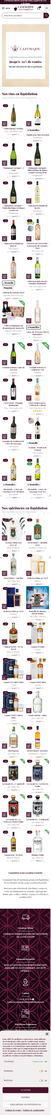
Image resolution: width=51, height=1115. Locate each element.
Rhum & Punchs (13, 548)
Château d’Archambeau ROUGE (13, 244)
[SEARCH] (46, 15)
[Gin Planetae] (13, 737)
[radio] (33, 130)
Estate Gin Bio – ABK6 (38, 715)
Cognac (38, 650)
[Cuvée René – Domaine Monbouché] (13, 389)
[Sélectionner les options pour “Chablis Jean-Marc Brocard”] (28, 123)
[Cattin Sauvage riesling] (13, 114)
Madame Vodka (38, 855)
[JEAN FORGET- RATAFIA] (37, 737)
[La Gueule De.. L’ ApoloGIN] (13, 770)
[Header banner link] (25, 2)
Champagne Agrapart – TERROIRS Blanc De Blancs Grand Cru (13, 207)
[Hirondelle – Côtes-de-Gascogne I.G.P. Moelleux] (13, 469)
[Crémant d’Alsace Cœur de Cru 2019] (13, 353)
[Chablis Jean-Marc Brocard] (37, 114)
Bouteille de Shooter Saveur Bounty (37, 612)
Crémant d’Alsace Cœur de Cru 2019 (13, 368)
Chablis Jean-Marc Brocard (37, 135)
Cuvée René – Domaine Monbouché (13, 404)
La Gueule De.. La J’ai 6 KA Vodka (37, 785)
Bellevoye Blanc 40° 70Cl (37, 578)
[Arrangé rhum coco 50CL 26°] (13, 529)
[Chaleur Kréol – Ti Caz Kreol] (13, 633)
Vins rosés (36, 251)
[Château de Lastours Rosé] (13, 267)
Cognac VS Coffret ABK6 (13, 682)
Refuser (25, 1097)
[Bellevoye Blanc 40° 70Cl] (37, 564)
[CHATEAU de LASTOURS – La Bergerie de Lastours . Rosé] (37, 229)
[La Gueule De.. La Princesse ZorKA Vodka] (13, 805)
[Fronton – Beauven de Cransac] (37, 427)
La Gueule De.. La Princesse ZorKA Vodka (13, 820)
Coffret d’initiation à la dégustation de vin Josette (13, 327)
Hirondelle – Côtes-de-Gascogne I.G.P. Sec (37, 490)
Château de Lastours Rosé (13, 292)
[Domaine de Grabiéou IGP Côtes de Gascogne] (13, 427)
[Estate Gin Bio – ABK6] (37, 701)
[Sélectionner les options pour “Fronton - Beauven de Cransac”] (28, 436)
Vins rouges (13, 249)
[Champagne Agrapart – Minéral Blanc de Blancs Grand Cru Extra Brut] (37, 154)
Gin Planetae (13, 751)
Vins (6, 131)
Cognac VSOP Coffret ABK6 (13, 716)
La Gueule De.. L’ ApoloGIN (13, 784)
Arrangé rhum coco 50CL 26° (13, 543)
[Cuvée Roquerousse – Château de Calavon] (37, 389)
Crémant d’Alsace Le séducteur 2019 (37, 368)
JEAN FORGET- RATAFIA (37, 751)
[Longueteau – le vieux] (13, 841)
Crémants (13, 373)
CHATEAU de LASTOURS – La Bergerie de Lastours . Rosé (38, 245)
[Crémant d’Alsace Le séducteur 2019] (37, 353)
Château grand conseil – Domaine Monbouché (37, 282)
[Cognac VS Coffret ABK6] (13, 668)
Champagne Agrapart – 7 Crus (13, 169)
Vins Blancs (14, 131)
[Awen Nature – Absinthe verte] (37, 529)
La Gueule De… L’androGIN (37, 819)
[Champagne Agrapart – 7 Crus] (13, 154)
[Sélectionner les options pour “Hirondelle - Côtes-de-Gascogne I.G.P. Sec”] (28, 478)
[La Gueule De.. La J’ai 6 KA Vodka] (37, 770)
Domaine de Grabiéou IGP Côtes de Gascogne (13, 442)
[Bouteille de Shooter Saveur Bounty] (37, 597)
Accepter (25, 1090)
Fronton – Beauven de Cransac (38, 448)
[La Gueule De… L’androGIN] (37, 805)
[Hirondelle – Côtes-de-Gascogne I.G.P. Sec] (37, 469)
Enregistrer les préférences (25, 1104)
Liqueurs (42, 616)
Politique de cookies (13, 1110)
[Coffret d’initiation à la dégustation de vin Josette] (13, 311)
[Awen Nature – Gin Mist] (13, 564)
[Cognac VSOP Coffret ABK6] (13, 701)
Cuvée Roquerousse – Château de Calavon (38, 404)
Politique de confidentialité (33, 1110)
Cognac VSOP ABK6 (37, 682)
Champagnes (13, 173)
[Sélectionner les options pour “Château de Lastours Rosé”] (4, 276)
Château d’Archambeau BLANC (37, 206)
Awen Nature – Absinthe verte (38, 543)
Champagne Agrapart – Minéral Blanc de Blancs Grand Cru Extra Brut (37, 170)
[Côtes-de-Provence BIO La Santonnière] (37, 311)
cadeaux (7, 295)
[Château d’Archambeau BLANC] (37, 192)
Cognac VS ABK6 (38, 647)
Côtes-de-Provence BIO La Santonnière (37, 333)
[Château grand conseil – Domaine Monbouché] (37, 267)
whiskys (37, 581)
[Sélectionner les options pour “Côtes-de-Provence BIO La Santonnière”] (28, 320)
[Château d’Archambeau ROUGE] (13, 229)
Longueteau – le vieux (13, 855)
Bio (20, 131)
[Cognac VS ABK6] (37, 633)
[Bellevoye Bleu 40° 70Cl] (13, 597)
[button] (47, 1034)
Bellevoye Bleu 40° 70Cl (13, 611)
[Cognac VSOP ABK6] (37, 668)
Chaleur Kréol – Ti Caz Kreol (13, 648)
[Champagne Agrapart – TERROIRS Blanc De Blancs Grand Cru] (13, 192)
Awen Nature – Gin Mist (13, 578)
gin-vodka (12, 581)
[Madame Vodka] (37, 841)
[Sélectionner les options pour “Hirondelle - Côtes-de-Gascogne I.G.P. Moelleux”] (4, 478)
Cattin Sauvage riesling (13, 128)
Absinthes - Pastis (36, 548)
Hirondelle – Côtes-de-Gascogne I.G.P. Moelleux (13, 490)
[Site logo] (24, 8)
